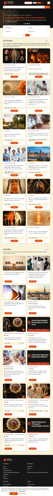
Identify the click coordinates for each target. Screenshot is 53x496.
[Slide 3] (27, 24)
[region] (26, 491)
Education (30, 466)
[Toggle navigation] (49, 3)
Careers (5, 476)
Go (27, 35)
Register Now (10, 20)
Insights (29, 468)
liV (28, 470)
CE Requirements (7, 470)
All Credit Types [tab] (31, 31)
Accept (13, 493)
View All (46, 40)
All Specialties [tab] (8, 27)
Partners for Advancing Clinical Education (37, 472)
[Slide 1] (23, 24)
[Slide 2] (25, 24)
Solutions (5, 468)
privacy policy (22, 490)
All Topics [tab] (30, 27)
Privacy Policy (30, 484)
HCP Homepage (7, 484)
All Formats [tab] (8, 31)
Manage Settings (22, 493)
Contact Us (5, 478)
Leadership (6, 474)
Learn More (14, 76)
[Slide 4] (29, 24)
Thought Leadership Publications (11, 472)
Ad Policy (29, 486)
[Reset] (23, 35)
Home (4, 466)
